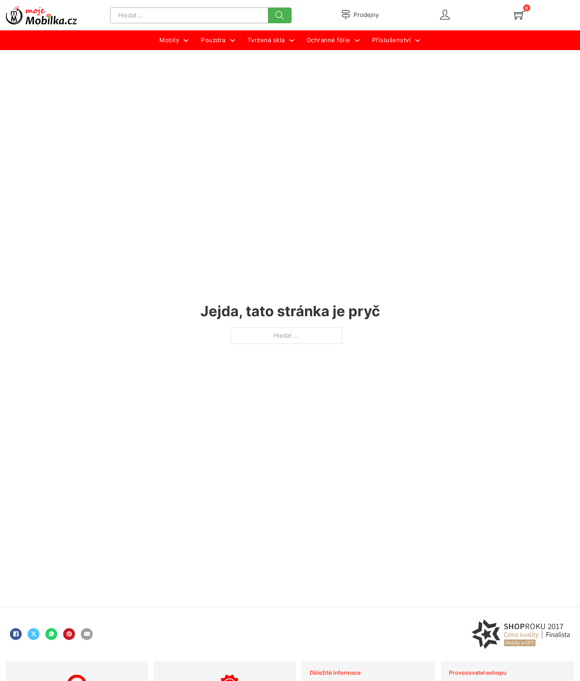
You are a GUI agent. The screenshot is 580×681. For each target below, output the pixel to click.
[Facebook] (16, 634)
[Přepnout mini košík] (519, 15)
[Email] (87, 634)
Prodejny (366, 15)
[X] (33, 634)
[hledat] (280, 15)
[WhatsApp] (51, 634)
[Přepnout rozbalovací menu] (186, 40)
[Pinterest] (69, 634)
